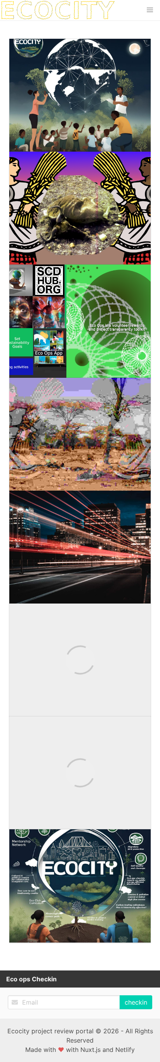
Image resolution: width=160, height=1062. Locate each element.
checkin (136, 1002)
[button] (150, 10)
